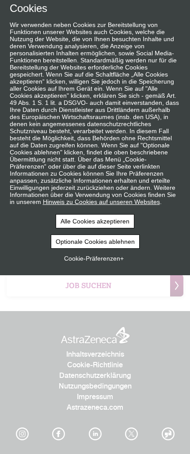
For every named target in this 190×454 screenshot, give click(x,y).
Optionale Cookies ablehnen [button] (95, 241)
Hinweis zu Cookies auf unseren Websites (101, 201)
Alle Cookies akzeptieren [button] (95, 221)
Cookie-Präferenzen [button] (92, 258)
